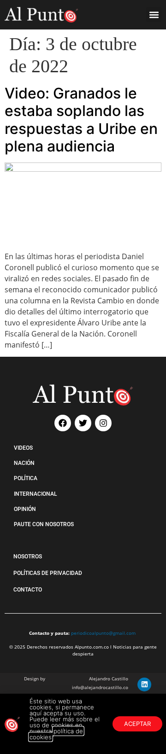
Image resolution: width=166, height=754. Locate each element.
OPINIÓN (25, 509)
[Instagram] (103, 423)
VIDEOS (23, 448)
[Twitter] (83, 423)
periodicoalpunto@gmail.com (103, 633)
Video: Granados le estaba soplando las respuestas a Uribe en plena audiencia (81, 119)
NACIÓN (24, 463)
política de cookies (56, 734)
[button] (153, 14)
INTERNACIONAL (35, 494)
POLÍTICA (25, 478)
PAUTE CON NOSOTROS (44, 524)
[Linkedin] (144, 684)
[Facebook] (62, 423)
